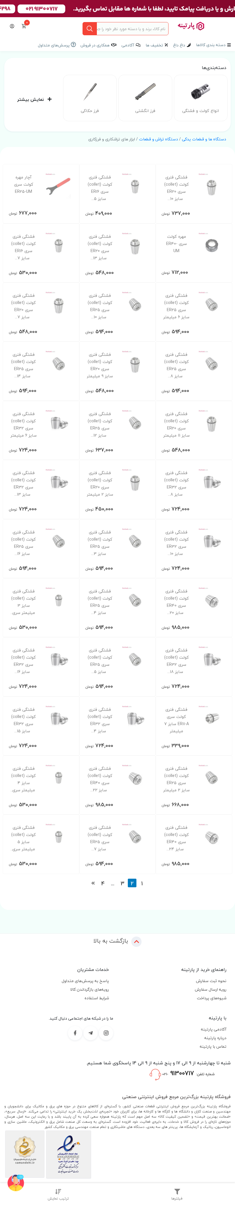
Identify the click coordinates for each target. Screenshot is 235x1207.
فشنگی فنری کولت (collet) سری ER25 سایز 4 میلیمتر (100, 602)
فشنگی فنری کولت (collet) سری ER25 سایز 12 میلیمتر (100, 424)
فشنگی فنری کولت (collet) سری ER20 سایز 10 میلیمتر (176, 188)
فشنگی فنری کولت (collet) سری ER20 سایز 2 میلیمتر (100, 483)
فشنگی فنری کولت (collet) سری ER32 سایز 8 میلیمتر (176, 483)
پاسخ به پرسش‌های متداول (85, 980)
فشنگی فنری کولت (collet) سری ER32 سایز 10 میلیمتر (176, 543)
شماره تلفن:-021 (188, 1073)
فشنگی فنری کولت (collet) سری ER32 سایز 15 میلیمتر (23, 720)
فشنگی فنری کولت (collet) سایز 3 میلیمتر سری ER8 (23, 602)
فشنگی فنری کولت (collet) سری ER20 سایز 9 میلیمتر (100, 365)
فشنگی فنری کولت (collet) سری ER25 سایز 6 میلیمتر (176, 306)
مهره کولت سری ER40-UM (176, 243)
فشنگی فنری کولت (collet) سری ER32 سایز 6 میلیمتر (24, 424)
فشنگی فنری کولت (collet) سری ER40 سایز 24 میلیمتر (176, 838)
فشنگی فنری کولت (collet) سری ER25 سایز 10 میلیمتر (100, 306)
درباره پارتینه (215, 1037)
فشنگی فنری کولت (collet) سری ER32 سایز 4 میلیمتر (100, 720)
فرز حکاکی (90, 110)
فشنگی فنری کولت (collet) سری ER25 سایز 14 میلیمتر (23, 365)
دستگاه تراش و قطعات (158, 139)
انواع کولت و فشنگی (200, 110)
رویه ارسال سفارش (210, 989)
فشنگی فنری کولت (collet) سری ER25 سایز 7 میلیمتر (100, 838)
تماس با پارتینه (213, 1046)
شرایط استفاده (97, 998)
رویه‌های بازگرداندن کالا (89, 989)
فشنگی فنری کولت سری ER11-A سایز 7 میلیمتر (176, 720)
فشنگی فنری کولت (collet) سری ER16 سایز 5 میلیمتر (100, 188)
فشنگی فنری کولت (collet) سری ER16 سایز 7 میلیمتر (23, 247)
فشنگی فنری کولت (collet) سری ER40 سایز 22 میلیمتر (100, 779)
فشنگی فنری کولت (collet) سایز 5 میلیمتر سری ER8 (23, 838)
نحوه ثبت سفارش (211, 980)
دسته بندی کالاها (211, 44)
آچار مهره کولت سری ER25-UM (23, 184)
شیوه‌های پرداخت (211, 998)
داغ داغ (179, 45)
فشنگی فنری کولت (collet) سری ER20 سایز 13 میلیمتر (100, 247)
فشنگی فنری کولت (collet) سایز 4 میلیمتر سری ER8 (23, 779)
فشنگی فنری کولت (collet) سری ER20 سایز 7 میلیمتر (23, 306)
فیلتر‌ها (177, 1198)
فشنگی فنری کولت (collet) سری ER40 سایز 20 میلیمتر (176, 602)
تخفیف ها (154, 45)
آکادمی (128, 45)
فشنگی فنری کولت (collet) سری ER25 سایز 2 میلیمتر (176, 779)
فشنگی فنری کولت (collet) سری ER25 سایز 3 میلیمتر (100, 543)
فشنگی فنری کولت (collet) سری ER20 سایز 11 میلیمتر (176, 424)
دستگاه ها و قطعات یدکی (204, 139)
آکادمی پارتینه (213, 1029)
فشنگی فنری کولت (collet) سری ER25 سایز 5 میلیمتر (100, 661)
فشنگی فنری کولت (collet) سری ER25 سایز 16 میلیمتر (23, 543)
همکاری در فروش (95, 45)
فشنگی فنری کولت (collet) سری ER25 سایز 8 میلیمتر (176, 365)
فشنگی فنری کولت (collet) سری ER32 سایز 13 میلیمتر (23, 483)
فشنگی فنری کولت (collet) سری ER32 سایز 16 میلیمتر (23, 661)
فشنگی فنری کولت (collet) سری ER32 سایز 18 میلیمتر (176, 661)
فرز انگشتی (145, 110)
